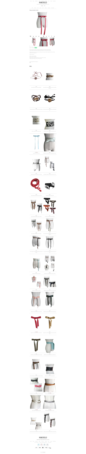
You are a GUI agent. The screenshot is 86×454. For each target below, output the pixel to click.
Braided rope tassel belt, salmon (36, 290)
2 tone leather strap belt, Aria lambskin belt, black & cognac (36, 252)
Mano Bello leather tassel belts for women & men (50, 174)
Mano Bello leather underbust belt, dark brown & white (50, 131)
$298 (36, 289)
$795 (36, 130)
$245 (49, 272)
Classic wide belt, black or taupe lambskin (36, 216)
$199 (36, 173)
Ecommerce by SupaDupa (43, 452)
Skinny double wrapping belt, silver (49, 410)
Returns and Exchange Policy (43, 442)
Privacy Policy (49, 442)
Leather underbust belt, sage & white (36, 131)
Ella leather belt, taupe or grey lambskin (36, 233)
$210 (36, 272)
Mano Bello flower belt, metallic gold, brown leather (36, 109)
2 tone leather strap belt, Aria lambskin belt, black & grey (49, 252)
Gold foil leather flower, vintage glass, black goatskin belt (49, 109)
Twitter (39, 441)
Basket (54, 441)
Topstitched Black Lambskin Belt (50, 195)
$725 (49, 108)
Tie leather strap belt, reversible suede (50, 216)
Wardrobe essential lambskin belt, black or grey (50, 290)
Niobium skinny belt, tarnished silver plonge (36, 174)
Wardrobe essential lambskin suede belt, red (36, 332)
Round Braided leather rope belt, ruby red (36, 195)
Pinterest (46, 441)
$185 (36, 194)
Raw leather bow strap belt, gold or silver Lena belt (36, 431)
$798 (36, 108)
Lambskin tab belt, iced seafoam (36, 273)
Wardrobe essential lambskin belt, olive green (36, 354)
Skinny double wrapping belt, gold (36, 410)
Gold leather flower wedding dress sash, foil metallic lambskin (49, 88)
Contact (51, 441)
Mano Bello (43, 3)
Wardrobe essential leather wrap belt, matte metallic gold (49, 333)
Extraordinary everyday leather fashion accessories (43, 4)
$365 (49, 194)
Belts (30, 62)
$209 (49, 152)
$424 (36, 86)
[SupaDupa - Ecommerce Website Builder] (41, 452)
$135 (49, 289)
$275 (49, 173)
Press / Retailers (37, 442)
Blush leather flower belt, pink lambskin (36, 87)
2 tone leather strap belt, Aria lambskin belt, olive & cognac (49, 234)
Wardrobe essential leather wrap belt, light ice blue (49, 153)
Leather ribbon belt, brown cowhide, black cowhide (49, 431)
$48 (49, 215)
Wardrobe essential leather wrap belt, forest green (50, 311)
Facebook (42, 441)
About (33, 441)
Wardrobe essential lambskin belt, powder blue (50, 354)
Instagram (36, 441)
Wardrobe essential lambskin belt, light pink (36, 311)
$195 (36, 215)
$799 (49, 86)
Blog (48, 441)
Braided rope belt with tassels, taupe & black (49, 273)
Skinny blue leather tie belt (36, 153)
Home (31, 441)
